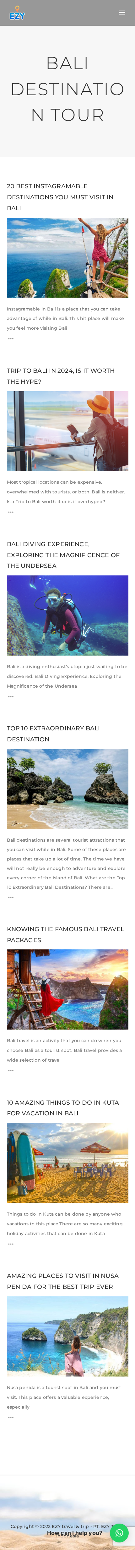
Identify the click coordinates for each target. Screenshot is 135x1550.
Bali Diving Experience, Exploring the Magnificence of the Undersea (63, 555)
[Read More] (11, 340)
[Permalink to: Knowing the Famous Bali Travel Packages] (15, 957)
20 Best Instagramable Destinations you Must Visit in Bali (60, 197)
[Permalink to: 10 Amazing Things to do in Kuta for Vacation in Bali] (15, 1131)
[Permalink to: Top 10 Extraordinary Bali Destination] (15, 757)
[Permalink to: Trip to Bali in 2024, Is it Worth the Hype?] (15, 399)
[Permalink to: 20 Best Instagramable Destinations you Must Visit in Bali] (15, 226)
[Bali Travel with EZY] (17, 12)
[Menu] (122, 13)
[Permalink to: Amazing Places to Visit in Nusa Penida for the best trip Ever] (15, 1304)
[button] (119, 1533)
